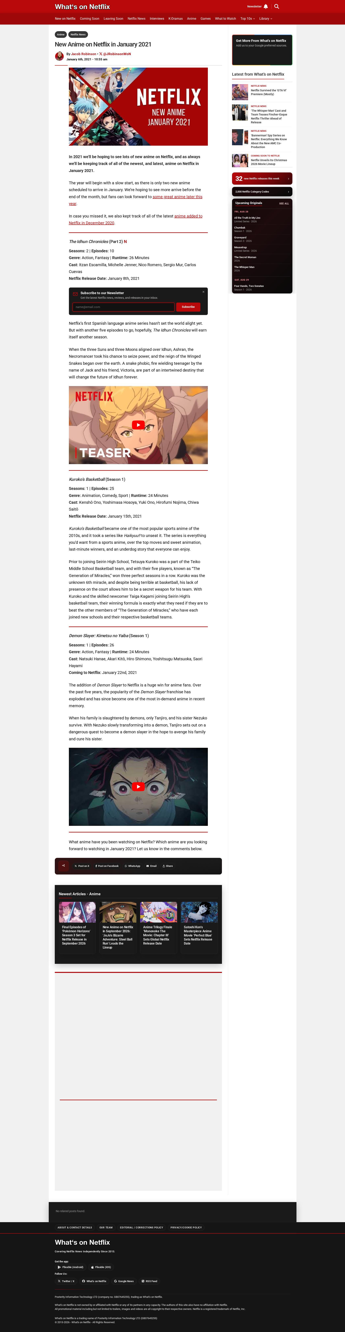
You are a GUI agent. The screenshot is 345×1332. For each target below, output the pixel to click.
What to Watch (225, 19)
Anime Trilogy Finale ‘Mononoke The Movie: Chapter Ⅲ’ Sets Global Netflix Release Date (157, 935)
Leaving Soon (113, 19)
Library (264, 19)
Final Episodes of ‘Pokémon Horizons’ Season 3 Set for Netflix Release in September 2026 (76, 935)
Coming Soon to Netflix (265, 156)
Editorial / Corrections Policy (141, 1227)
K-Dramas (176, 19)
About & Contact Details (75, 1227)
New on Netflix (65, 19)
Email (153, 865)
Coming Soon (89, 19)
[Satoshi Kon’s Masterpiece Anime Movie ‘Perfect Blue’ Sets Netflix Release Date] (199, 912)
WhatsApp (134, 865)
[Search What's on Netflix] (276, 6)
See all (284, 203)
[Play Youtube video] (138, 425)
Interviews (157, 19)
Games (206, 19)
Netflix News (136, 19)
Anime (191, 19)
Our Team (106, 1227)
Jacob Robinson (83, 54)
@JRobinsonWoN (117, 54)
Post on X (83, 865)
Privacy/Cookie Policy (186, 1227)
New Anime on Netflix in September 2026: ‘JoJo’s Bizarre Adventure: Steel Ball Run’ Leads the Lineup (118, 937)
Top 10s (246, 19)
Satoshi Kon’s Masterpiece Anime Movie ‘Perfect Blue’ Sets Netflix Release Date (198, 935)
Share (169, 865)
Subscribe (188, 307)
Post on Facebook (108, 865)
